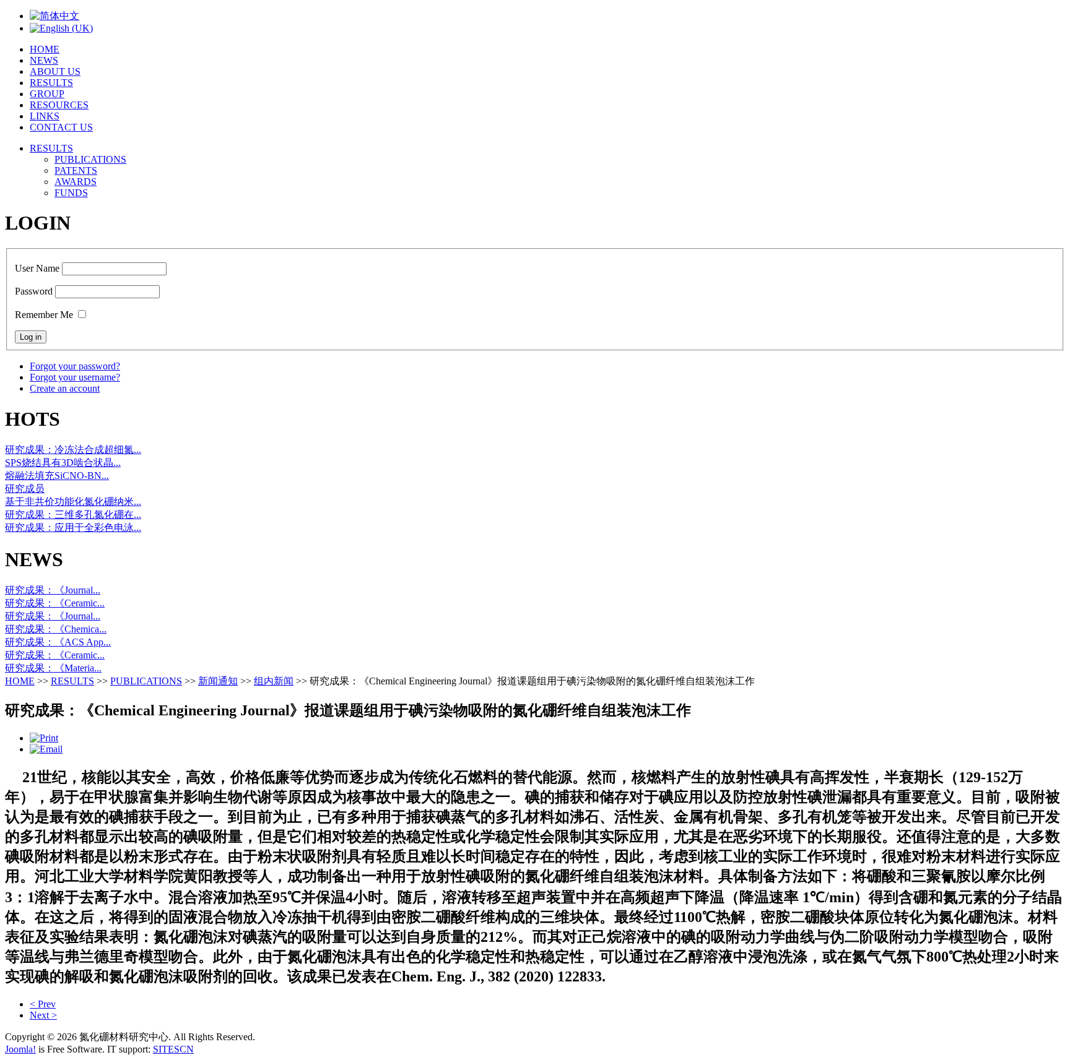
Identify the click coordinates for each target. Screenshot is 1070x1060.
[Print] (44, 738)
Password (34, 291)
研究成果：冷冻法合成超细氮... (73, 449)
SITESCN (173, 1049)
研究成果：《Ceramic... (55, 603)
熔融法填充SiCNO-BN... (57, 475)
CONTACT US (61, 127)
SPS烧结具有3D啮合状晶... (63, 462)
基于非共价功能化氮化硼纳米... (73, 501)
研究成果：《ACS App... (58, 642)
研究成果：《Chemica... (56, 629)
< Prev (43, 1004)
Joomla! (20, 1049)
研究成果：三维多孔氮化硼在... (73, 514)
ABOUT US (55, 71)
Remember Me (44, 314)
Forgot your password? (75, 366)
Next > (43, 1015)
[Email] (46, 749)
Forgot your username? (75, 377)
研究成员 (25, 488)
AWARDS (75, 181)
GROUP (47, 93)
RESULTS (51, 82)
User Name (37, 268)
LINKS (44, 116)
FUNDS (71, 192)
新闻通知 (218, 681)
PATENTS (75, 170)
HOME (44, 49)
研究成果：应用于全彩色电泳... (73, 527)
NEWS (44, 60)
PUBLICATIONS (90, 159)
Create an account (65, 388)
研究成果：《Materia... (53, 668)
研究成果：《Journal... (52, 590)
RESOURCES (59, 105)
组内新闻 (274, 681)
